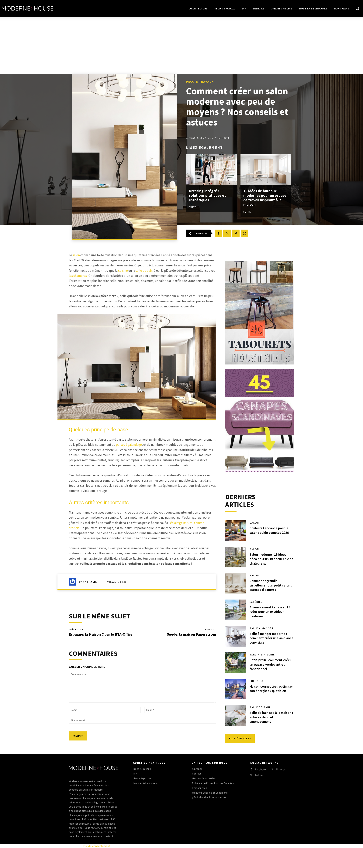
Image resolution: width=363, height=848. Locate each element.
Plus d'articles (239, 738)
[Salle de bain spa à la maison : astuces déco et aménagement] (235, 715)
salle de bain (144, 270)
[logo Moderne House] (27, 8)
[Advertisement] (181, 45)
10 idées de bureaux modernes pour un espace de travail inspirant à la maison (264, 197)
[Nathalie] (73, 582)
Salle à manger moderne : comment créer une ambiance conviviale (271, 638)
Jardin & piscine (262, 654)
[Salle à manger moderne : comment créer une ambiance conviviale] (235, 636)
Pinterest (281, 769)
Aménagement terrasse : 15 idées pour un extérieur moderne (270, 611)
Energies (256, 681)
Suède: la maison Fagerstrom (191, 634)
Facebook (260, 769)
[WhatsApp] (244, 233)
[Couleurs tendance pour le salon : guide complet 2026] (235, 530)
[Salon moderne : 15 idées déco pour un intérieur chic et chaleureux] (235, 557)
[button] (357, 8)
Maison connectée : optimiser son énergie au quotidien (271, 688)
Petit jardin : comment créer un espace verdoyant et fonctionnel (270, 664)
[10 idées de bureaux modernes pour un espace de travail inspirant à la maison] (265, 169)
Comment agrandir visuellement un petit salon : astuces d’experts (271, 585)
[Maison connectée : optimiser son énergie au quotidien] (235, 689)
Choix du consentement (95, 846)
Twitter (259, 775)
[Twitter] (227, 233)
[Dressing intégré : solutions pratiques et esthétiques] (211, 169)
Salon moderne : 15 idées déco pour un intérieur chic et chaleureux (271, 559)
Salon (254, 522)
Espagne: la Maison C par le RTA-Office (101, 634)
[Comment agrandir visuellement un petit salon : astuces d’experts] (235, 583)
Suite (193, 207)
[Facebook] (218, 233)
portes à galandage (129, 445)
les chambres (78, 276)
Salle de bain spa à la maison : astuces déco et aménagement (271, 717)
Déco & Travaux (200, 81)
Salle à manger (262, 628)
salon (76, 255)
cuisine (123, 270)
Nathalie (90, 581)
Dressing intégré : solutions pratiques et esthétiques (207, 195)
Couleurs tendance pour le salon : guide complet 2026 (269, 530)
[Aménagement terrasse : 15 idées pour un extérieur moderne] (235, 610)
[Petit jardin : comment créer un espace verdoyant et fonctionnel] (235, 662)
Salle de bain (260, 707)
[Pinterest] (236, 233)
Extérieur (257, 601)
